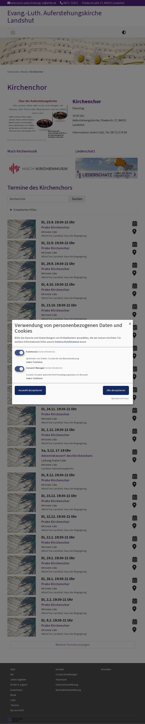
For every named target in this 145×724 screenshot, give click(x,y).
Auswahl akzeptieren (30, 390)
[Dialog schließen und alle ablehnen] (130, 322)
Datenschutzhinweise (67, 342)
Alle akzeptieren (116, 390)
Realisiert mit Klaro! (120, 398)
